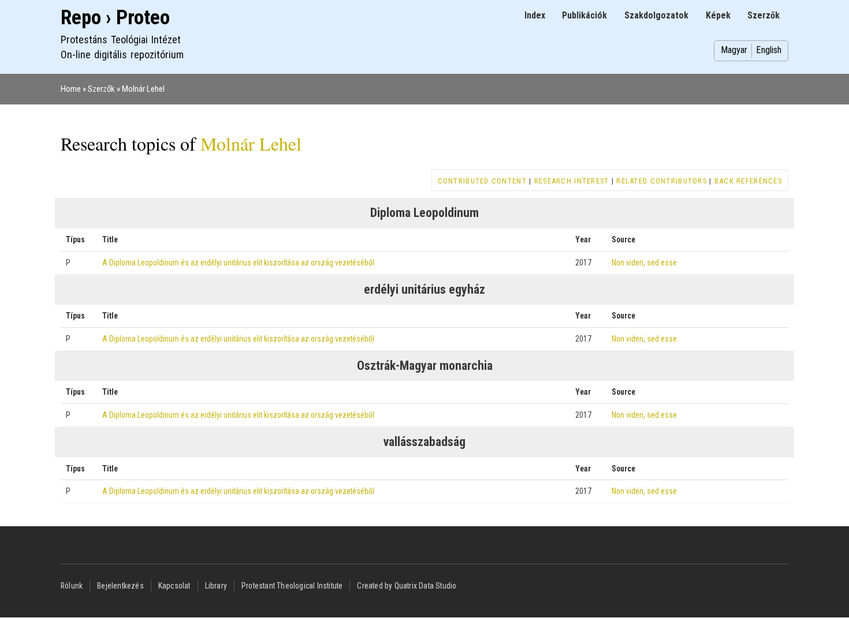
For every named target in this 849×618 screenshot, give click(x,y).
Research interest (571, 181)
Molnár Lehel (143, 89)
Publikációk (584, 15)
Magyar (734, 49)
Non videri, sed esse (644, 262)
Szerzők (763, 15)
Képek (718, 15)
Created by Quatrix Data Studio (406, 585)
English (768, 49)
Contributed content (482, 181)
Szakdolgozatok (656, 15)
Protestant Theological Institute (291, 585)
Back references (748, 181)
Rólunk (72, 585)
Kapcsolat (174, 585)
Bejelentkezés (120, 585)
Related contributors (661, 181)
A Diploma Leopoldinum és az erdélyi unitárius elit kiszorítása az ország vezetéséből (238, 262)
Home (71, 89)
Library (216, 585)
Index (534, 15)
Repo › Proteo (115, 17)
